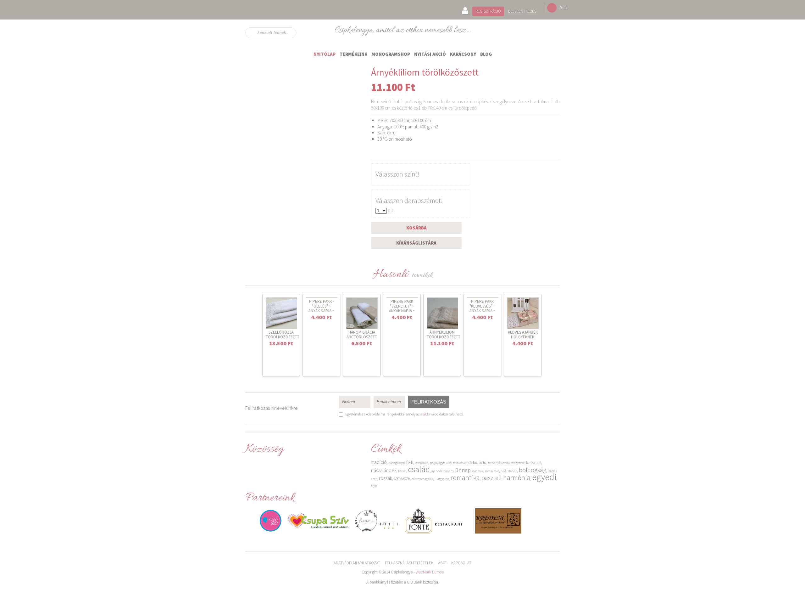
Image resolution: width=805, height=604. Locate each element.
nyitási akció (430, 54)
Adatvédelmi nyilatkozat (357, 563)
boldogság (532, 470)
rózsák (385, 478)
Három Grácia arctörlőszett (362, 335)
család (419, 469)
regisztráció (488, 11)
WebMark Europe (430, 572)
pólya (433, 463)
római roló (492, 471)
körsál (402, 471)
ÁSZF (442, 563)
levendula (421, 463)
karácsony (463, 54)
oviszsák (477, 471)
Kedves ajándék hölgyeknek (523, 335)
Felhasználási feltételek (409, 563)
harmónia (516, 477)
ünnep (463, 470)
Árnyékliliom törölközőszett (443, 335)
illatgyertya (442, 479)
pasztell (491, 478)
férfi (409, 462)
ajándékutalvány (442, 471)
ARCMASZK (402, 478)
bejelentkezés (522, 11)
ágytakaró (445, 463)
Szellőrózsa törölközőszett (282, 335)
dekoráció (477, 462)
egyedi (544, 477)
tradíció (379, 462)
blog (486, 54)
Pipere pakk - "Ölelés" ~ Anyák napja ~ (321, 306)
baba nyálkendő (499, 463)
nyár (374, 485)
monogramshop (390, 54)
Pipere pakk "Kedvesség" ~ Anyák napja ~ (482, 306)
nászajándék (384, 470)
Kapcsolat (461, 563)
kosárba (416, 228)
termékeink (353, 54)
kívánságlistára (416, 243)
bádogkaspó (396, 463)
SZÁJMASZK (509, 471)
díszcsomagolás (422, 479)
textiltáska (460, 463)
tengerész (518, 463)
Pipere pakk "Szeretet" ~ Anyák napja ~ (402, 306)
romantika (465, 477)
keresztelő (533, 462)
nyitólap (325, 54)
